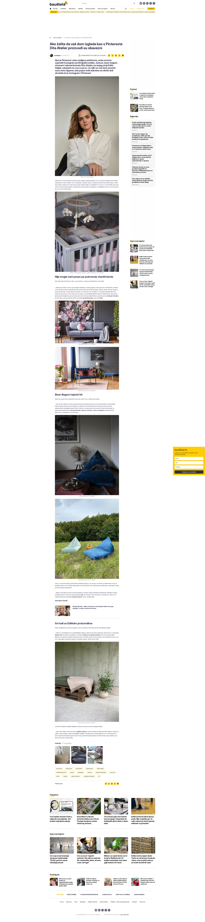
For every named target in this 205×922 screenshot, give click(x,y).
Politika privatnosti (92, 902)
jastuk (72, 772)
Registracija (140, 8)
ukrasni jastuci (75, 776)
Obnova (113, 8)
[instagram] (144, 3)
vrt (99, 776)
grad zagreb (71, 894)
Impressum (69, 902)
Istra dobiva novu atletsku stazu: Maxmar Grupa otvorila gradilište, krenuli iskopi (142, 180)
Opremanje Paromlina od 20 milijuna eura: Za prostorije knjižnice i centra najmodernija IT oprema (142, 158)
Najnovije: (54, 12)
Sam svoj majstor (103, 8)
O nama (62, 902)
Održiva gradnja (90, 8)
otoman (90, 772)
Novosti (55, 8)
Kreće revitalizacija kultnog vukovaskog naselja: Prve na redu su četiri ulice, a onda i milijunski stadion (142, 125)
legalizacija (107, 894)
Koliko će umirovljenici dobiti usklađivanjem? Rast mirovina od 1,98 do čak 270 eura (120, 881)
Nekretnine (72, 8)
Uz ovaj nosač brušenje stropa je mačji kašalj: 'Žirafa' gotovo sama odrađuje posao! (146, 272)
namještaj (80, 772)
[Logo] (59, 3)
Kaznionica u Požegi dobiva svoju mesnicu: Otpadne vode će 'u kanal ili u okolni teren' (142, 147)
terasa (65, 776)
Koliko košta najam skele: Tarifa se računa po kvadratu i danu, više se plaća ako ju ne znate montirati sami (143, 859)
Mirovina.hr (142, 902)
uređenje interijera (89, 776)
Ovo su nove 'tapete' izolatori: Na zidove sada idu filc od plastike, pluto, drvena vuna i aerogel (147, 283)
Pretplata (151, 8)
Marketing (82, 902)
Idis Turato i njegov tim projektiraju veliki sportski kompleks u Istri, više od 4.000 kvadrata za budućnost (142, 136)
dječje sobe (89, 768)
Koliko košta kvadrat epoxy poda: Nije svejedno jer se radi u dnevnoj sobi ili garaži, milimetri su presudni (146, 260)
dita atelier (79, 768)
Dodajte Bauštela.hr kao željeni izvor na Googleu (93, 55)
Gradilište (63, 8)
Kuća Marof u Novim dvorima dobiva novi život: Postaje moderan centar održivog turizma (146, 107)
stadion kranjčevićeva (89, 894)
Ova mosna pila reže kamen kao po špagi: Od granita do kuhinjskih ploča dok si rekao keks (146, 247)
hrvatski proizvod (61, 772)
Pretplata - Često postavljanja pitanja (120, 902)
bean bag (59, 768)
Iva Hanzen (57, 55)
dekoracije (69, 768)
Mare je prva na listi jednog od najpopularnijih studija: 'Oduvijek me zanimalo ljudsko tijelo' (66, 882)
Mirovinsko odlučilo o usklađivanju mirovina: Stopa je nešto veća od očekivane (147, 881)
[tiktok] (147, 3)
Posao (76, 902)
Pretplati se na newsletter (189, 472)
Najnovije (134, 116)
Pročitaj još (54, 875)
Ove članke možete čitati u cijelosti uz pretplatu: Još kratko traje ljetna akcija (147, 96)
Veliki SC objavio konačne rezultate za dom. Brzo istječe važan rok (92, 881)
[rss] (154, 3)
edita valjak (100, 768)
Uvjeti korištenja (104, 902)
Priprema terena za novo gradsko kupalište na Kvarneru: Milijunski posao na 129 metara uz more (113, 12)
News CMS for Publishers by (116, 914)
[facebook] (150, 3)
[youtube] (140, 3)
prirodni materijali (101, 772)
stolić (57, 776)
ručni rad (112, 772)
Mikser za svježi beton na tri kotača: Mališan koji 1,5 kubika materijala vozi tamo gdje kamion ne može (115, 859)
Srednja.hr (134, 902)
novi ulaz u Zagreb (123, 894)
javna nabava (139, 894)
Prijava (132, 8)
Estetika (80, 8)
